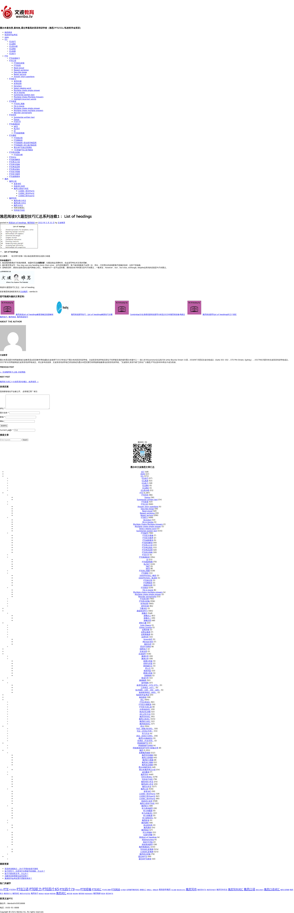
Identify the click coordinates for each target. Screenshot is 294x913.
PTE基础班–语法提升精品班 (25, 143)
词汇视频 (173, 890)
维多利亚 (147, 671)
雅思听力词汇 (145, 721)
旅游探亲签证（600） (148, 692)
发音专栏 (17, 184)
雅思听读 (145, 820)
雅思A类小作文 (20, 200)
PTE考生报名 (14, 169)
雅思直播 (46, 893)
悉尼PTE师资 (145, 646)
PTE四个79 (67, 889)
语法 (142, 726)
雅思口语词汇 (144, 719)
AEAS (142, 474)
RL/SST (17, 129)
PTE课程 (12, 135)
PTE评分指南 (14, 164)
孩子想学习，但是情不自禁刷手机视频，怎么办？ (25, 871)
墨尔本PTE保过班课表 (23, 147)
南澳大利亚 (148, 661)
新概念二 (147, 618)
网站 (2, 421)
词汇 (142, 700)
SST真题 (123, 890)
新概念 (144, 613)
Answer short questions (24, 76)
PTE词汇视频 (19, 104)
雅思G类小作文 (20, 203)
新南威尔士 (148, 666)
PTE (6, 56)
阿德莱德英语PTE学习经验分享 (145, 748)
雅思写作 (13, 198)
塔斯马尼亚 (148, 663)
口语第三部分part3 (26, 196)
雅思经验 (53, 893)
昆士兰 (148, 668)
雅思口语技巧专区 (21, 188)
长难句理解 (148, 835)
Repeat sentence (21, 70)
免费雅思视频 (144, 753)
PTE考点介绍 (14, 162)
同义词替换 (147, 832)
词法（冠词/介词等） (145, 736)
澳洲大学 (145, 659)
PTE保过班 (18, 138)
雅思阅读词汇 (145, 724)
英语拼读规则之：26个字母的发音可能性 (21, 869)
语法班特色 (148, 825)
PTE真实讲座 (19, 63)
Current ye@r (6, 430)
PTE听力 (12, 79)
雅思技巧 (3, 317)
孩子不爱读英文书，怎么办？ (16, 873)
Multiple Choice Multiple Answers (28, 97)
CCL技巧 (12, 41)
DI (15, 131)
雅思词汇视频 (147, 762)
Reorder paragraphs (23, 113)
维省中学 (145, 678)
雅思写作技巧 (211, 890)
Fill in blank (19, 106)
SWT (148, 566)
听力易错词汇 (147, 818)
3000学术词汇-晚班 (148, 575)
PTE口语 (12, 61)
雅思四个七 (8, 893)
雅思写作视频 (147, 755)
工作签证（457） (148, 688)
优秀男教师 (145, 634)
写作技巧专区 (19, 210)
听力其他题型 (147, 808)
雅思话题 (69, 893)
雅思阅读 (31, 223)
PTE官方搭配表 (145, 704)
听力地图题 (148, 811)
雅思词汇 (61, 893)
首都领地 (148, 675)
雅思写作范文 (222, 890)
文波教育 (61, 223)
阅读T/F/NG (148, 842)
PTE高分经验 (14, 152)
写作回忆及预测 (146, 849)
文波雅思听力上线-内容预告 (12, 372)
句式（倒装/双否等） (145, 729)
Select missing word (22, 88)
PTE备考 (144, 533)
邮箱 (2, 417)
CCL (6, 39)
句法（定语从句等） (145, 731)
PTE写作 (12, 115)
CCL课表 (12, 49)
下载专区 (143, 608)
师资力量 (142, 623)
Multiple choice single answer (27, 90)
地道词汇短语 (19, 186)
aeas (7, 37)
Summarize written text (24, 117)
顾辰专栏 (148, 644)
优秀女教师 (145, 632)
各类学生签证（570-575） (148, 685)
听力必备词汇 (147, 813)
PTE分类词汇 (145, 702)
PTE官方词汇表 (145, 707)
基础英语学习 (142, 611)
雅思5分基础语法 (146, 738)
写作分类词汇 (146, 777)
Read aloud (19, 68)
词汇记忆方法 (145, 714)
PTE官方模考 (14, 174)
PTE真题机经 (14, 124)
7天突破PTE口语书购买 (23, 150)
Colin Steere (145, 625)
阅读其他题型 (147, 844)
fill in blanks (19, 92)
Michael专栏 (148, 642)
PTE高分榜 (18, 155)
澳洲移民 (142, 680)
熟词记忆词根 (145, 712)
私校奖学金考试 (11, 35)
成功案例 (145, 772)
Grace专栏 (148, 639)
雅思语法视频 (147, 765)
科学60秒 (18, 84)
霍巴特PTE (142, 856)
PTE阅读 (12, 101)
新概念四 (147, 620)
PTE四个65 (50, 889)
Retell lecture (20, 74)
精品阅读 (8, 32)
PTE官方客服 (14, 172)
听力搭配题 (148, 815)
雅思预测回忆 (144, 847)
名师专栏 (145, 637)
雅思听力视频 (147, 760)
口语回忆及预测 (146, 852)
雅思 (6, 179)
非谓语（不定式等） (145, 741)
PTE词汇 (97, 889)
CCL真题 (12, 51)
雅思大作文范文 (25, 893)
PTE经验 (86, 889)
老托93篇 (18, 81)
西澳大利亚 (148, 673)
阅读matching (148, 840)
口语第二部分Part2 (26, 193)
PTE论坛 (12, 157)
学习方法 (145, 733)
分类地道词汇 (145, 709)
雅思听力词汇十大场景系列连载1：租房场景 (19, 382)
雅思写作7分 (201, 890)
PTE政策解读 (14, 159)
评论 (2, 408)
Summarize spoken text (24, 95)
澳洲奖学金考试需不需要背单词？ (18, 878)
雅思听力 (145, 806)
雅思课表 (147, 827)
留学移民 (145, 683)
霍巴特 (103, 893)
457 (142, 472)
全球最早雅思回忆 (132, 890)
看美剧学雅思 (165, 889)
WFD (16, 126)
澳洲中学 (145, 656)
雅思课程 (145, 823)
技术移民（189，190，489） (147, 690)
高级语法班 (148, 585)
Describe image (20, 72)
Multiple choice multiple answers (28, 110)
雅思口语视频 (147, 757)
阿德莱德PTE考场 (145, 745)
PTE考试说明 (14, 167)
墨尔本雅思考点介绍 (147, 770)
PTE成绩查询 (14, 176)
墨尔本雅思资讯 (145, 767)
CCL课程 (12, 44)
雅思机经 (41, 893)
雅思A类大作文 (181, 890)
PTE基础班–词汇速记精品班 (25, 145)
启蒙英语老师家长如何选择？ (16, 876)
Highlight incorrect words (25, 99)
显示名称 (4, 413)
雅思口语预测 (284, 890)
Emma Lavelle (145, 627)
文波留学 (142, 654)
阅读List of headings (17, 223)
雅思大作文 (18, 205)
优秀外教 (145, 630)
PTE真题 (77, 890)
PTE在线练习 (14, 58)
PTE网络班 (18, 140)
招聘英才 (143, 649)
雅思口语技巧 (259, 890)
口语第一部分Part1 (26, 191)
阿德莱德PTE (142, 743)
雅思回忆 (15, 893)
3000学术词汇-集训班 (148, 578)
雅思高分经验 (145, 854)
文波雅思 (24, 292)
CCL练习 (12, 54)
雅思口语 (13, 181)
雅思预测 (97, 893)
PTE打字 (17, 122)
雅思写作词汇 (145, 716)
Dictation (18, 86)
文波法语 (143, 651)
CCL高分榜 (13, 46)
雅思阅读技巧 (22, 317)
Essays (16, 119)
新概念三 (147, 616)
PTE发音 (17, 65)
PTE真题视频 (19, 133)
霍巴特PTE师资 (145, 859)
